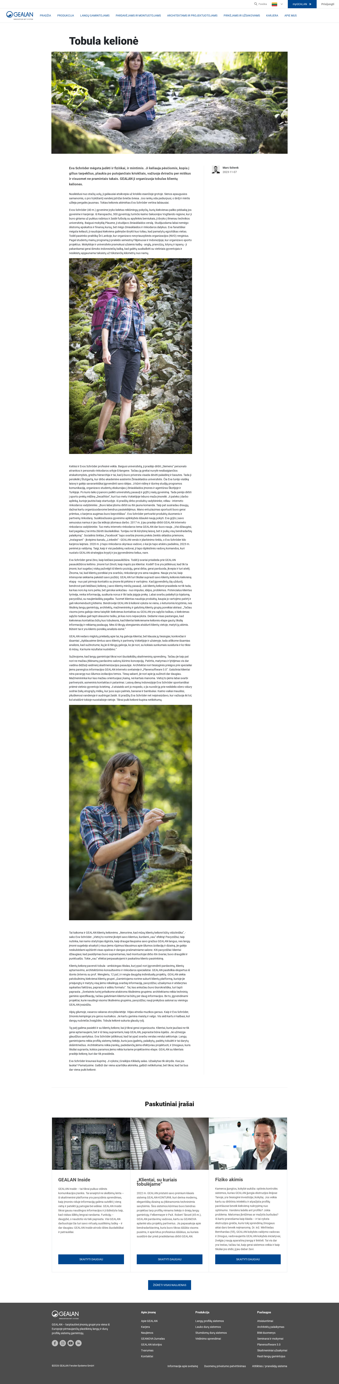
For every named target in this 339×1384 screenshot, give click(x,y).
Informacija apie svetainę (183, 1366)
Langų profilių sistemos (209, 1321)
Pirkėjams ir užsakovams (242, 15)
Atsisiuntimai (265, 1321)
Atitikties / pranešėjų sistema (269, 1366)
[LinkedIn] (78, 1343)
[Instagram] (63, 1343)
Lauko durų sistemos (208, 1326)
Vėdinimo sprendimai (208, 1338)
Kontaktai (147, 1356)
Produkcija (65, 15)
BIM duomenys (266, 1332)
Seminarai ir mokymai (270, 1338)
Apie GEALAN (149, 1321)
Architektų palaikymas (270, 1326)
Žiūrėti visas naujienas (169, 1285)
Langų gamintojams (94, 15)
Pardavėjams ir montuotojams (138, 15)
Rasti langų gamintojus (271, 1356)
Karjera (272, 15)
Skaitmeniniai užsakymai (272, 1350)
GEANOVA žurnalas (153, 1338)
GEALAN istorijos (151, 1344)
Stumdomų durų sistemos (211, 1332)
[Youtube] (70, 1343)
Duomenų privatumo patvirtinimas (225, 1366)
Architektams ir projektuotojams (192, 15)
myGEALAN (300, 4)
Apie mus (290, 15)
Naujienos (147, 1332)
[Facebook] (55, 1343)
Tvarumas (147, 1350)
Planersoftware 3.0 (269, 1344)
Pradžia (45, 15)
